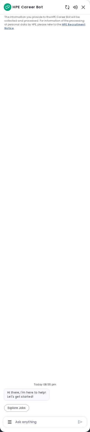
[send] (80, 422)
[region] (45, 214)
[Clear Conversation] (67, 7)
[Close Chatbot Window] (83, 7)
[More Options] (9, 422)
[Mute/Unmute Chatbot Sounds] (75, 7)
